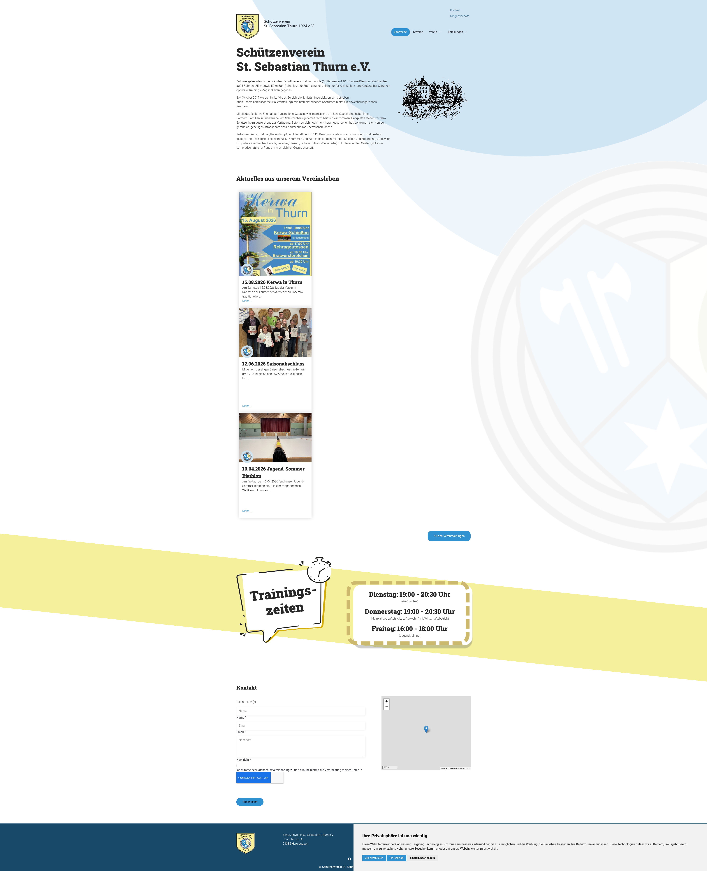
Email (241, 732)
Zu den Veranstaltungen (449, 536)
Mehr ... (247, 301)
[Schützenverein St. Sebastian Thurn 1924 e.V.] (247, 32)
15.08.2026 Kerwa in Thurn (272, 282)
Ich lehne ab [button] (396, 857)
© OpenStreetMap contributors (455, 768)
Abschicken (249, 802)
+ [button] (386, 701)
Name (241, 717)
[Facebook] (349, 859)
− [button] (386, 706)
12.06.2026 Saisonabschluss (273, 364)
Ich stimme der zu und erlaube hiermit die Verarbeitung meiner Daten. (299, 770)
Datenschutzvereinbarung (273, 770)
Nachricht (243, 759)
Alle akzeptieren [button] (374, 857)
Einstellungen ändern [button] (422, 857)
